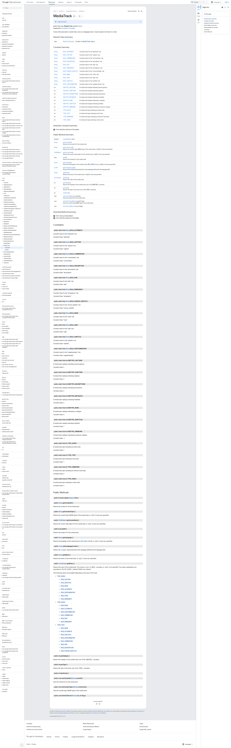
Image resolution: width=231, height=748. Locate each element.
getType (65, 188)
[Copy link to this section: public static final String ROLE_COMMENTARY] (86, 254)
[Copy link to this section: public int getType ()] (69, 665)
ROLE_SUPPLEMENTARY (70, 84)
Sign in (227, 2)
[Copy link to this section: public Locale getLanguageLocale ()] (80, 546)
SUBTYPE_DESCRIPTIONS (70, 94)
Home (54, 11)
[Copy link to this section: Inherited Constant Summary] (79, 126)
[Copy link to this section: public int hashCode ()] (70, 673)
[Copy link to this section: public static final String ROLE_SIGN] (79, 325)
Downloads (78, 2)
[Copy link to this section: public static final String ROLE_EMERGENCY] (84, 289)
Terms (28, 744)
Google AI (90, 737)
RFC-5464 (91, 164)
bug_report (222, 7)
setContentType (67, 201)
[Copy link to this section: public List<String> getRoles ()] (76, 564)
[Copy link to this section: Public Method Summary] (75, 135)
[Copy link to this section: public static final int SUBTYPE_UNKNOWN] (84, 431)
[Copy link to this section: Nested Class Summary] (74, 37)
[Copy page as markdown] (79, 16)
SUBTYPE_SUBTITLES (69, 103)
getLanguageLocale (68, 167)
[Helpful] (138, 11)
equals (65, 139)
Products (61, 11)
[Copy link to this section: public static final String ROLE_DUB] (79, 278)
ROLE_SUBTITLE (68, 81)
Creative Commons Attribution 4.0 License (99, 711)
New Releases (41, 2)
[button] (12, 27)
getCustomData (67, 152)
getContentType (67, 147)
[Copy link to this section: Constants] (65, 225)
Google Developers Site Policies (66, 713)
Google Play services (71, 11)
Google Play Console (145, 729)
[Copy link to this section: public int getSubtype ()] (71, 656)
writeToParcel (67, 206)
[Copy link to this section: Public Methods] (70, 493)
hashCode (66, 193)
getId (64, 157)
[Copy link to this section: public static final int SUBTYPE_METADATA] (84, 396)
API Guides (30, 2)
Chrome (57, 737)
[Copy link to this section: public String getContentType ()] (77, 512)
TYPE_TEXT (66, 113)
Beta (86, 2)
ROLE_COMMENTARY (69, 58)
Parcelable (64, 28)
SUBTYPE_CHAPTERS (69, 90)
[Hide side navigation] (22, 745)
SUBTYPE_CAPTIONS (69, 87)
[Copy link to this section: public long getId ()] (68, 529)
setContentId (66, 196)
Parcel (73, 206)
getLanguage (67, 162)
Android (49, 737)
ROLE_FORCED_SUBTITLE (70, 71)
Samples (60, 2)
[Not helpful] (141, 11)
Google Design (87, 729)
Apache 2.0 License (137, 711)
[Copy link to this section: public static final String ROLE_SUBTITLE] (83, 337)
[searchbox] (12, 7)
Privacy (34, 744)
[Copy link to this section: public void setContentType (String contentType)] (88, 687)
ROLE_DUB (66, 64)
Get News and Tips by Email (34, 729)
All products (100, 737)
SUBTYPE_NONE (68, 100)
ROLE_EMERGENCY (68, 68)
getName (65, 172)
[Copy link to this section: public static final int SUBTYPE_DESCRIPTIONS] (87, 384)
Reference (51, 2)
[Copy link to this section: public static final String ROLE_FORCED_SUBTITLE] (89, 301)
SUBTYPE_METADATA (69, 97)
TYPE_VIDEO (66, 120)
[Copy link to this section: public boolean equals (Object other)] (80, 498)
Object (80, 26)
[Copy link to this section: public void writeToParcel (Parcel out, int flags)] (87, 696)
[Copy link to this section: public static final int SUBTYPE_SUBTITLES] (84, 420)
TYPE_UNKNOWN (68, 116)
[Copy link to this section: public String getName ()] (72, 555)
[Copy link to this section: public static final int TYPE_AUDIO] (78, 443)
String (55, 51)
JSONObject (57, 152)
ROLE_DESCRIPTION (69, 61)
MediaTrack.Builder (68, 41)
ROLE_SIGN (66, 77)
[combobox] (199, 2)
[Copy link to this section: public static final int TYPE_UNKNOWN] (81, 467)
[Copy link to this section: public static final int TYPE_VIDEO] (78, 479)
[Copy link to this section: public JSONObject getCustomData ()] (81, 520)
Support (69, 2)
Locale (56, 167)
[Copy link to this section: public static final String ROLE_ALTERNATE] (84, 230)
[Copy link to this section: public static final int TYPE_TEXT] (77, 455)
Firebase (65, 737)
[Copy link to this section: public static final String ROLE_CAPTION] (82, 242)
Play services (15, 2)
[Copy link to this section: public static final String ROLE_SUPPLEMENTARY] (88, 349)
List (55, 177)
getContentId (67, 142)
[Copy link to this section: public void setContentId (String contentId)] (84, 678)
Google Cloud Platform (78, 737)
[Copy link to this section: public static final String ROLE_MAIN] (80, 313)
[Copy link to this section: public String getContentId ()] (75, 503)
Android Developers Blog (33, 726)
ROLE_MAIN (66, 74)
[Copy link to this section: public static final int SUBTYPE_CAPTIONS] (84, 360)
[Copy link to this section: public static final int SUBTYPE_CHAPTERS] (84, 372)
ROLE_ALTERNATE (68, 51)
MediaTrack (86, 41)
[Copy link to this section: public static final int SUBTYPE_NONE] (80, 408)
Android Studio (144, 726)
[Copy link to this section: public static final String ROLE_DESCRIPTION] (85, 266)
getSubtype (66, 183)
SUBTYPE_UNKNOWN (69, 107)
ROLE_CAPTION (67, 55)
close (228, 7)
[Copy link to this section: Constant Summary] (71, 47)
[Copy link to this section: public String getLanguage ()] (75, 538)
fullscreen (225, 7)
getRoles (65, 177)
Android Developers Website (91, 726)
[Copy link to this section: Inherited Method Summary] (78, 212)
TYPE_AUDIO (67, 110)
